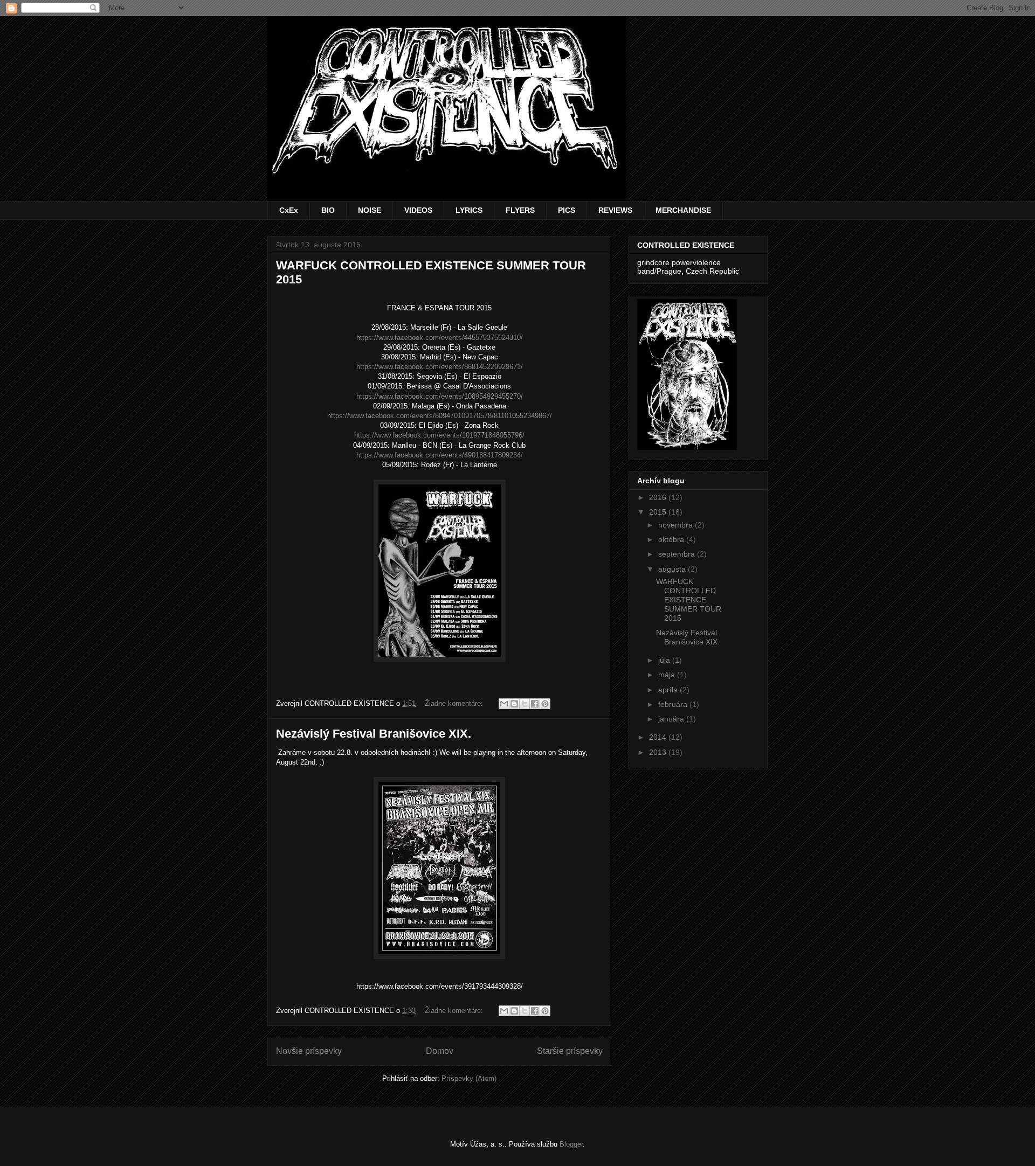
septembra (677, 554)
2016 (658, 497)
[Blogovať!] (514, 703)
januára (672, 718)
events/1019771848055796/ (439, 435)
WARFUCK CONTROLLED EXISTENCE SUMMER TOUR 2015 (688, 599)
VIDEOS (418, 210)
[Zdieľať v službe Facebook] (534, 703)
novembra (676, 524)
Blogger (571, 1144)
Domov (439, 1051)
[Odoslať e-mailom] (504, 703)
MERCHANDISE (683, 210)
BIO (328, 210)
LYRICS (469, 210)
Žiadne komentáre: (455, 703)
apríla (669, 689)
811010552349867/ (439, 416)
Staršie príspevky (570, 1051)
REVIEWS (615, 210)
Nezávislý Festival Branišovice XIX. (373, 733)
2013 (658, 752)
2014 (658, 737)
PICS (566, 210)
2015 (658, 512)
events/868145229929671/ (439, 367)
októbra (672, 539)
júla (665, 660)
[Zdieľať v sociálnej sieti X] (524, 703)
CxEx (288, 210)
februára (673, 704)
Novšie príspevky (309, 1051)
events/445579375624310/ (439, 338)
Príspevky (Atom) (468, 1078)
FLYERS (520, 210)
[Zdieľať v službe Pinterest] (545, 703)
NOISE (369, 210)
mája (667, 674)
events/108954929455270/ (439, 396)
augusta (673, 569)
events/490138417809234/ (439, 455)
